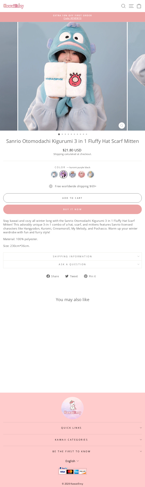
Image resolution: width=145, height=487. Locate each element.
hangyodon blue (54, 174)
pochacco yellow (90, 174)
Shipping (58, 154)
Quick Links (71, 427)
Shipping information (72, 256)
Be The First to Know (71, 451)
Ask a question (72, 264)
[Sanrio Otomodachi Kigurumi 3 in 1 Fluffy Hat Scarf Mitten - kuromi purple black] (25, 375)
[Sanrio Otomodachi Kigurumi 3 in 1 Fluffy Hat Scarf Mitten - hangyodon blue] (21, 375)
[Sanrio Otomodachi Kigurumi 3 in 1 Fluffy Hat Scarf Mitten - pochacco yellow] (38, 375)
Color (72, 167)
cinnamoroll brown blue (72, 174)
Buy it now (72, 209)
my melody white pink (81, 174)
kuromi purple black (63, 174)
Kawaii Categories (71, 439)
